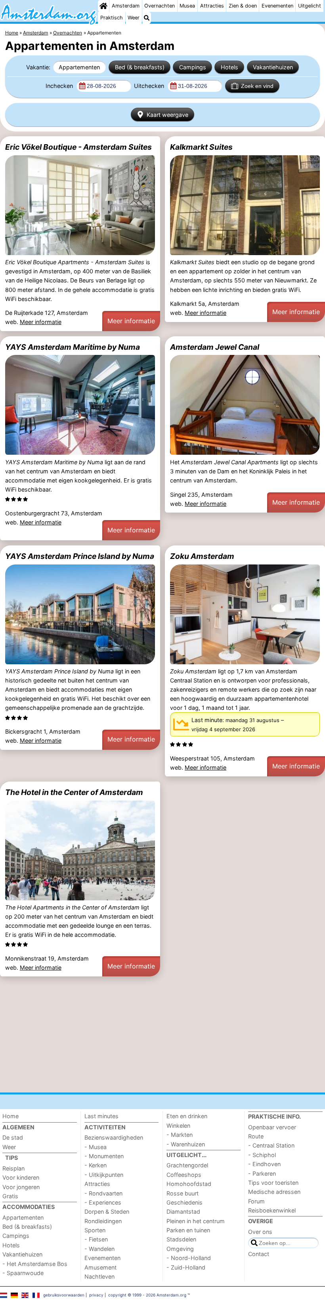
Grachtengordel (187, 1165)
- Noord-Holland (188, 1257)
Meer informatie (40, 321)
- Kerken (95, 1165)
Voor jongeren (21, 1187)
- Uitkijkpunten (103, 1174)
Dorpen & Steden (106, 1211)
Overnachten (159, 6)
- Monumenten (104, 1156)
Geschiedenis (184, 1202)
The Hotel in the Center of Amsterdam (74, 792)
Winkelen (178, 1125)
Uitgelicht (309, 6)
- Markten (179, 1134)
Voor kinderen (20, 1177)
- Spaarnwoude (23, 1273)
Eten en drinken (186, 1116)
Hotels (229, 67)
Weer (134, 18)
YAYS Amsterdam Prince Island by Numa (79, 556)
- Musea (95, 1147)
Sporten (94, 1230)
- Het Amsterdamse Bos (34, 1263)
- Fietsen (96, 1239)
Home (10, 1116)
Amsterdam (126, 6)
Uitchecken (150, 85)
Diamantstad (183, 1211)
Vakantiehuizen (273, 67)
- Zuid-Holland (185, 1267)
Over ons (260, 1231)
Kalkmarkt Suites (201, 147)
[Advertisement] (162, 1034)
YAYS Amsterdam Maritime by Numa (72, 347)
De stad (12, 1137)
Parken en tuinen (188, 1230)
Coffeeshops (183, 1174)
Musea (187, 6)
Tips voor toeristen (273, 1182)
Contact (258, 1254)
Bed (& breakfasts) (139, 67)
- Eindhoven (264, 1164)
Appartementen (79, 67)
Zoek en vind (257, 86)
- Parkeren (262, 1173)
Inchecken (60, 85)
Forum (256, 1201)
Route (256, 1136)
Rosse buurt (182, 1193)
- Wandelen (99, 1248)
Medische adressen (274, 1191)
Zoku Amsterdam (202, 556)
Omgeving (180, 1248)
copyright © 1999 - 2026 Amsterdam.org (147, 1295)
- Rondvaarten (103, 1193)
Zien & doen (243, 6)
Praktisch (111, 18)
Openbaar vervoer (272, 1127)
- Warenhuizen (185, 1144)
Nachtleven (99, 1276)
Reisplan (13, 1168)
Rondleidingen (103, 1221)
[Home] (103, 6)
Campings (192, 67)
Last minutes (101, 1116)
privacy (96, 1295)
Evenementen (277, 6)
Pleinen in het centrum (195, 1221)
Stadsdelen (181, 1239)
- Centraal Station (271, 1145)
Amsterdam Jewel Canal (214, 347)
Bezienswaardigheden (113, 1137)
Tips (11, 1157)
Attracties (212, 6)
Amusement (100, 1267)
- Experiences (102, 1202)
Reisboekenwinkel (272, 1210)
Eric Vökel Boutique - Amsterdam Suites (78, 147)
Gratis (10, 1196)
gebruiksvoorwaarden (63, 1295)
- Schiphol (262, 1154)
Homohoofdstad (188, 1183)
